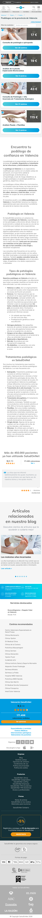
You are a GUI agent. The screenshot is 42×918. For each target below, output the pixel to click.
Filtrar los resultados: (7, 25)
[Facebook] (18, 742)
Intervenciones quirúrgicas (21, 733)
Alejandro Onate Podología (15, 666)
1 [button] (19, 500)
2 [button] (22, 500)
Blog (21, 758)
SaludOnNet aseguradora (21, 780)
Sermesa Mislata (11, 669)
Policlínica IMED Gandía (13, 679)
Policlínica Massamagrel (14, 648)
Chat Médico (26, 11)
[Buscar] (33, 7)
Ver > (33, 463)
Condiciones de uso (21, 764)
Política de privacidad (21, 766)
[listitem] (21, 39)
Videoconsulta (16, 11)
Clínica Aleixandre (11, 654)
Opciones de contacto (21, 762)
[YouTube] (32, 742)
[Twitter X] (23, 742)
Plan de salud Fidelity (36, 11)
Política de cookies (21, 768)
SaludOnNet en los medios (21, 802)
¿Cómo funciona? (36, 22)
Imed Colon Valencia (12, 691)
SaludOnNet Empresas (21, 784)
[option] (21, 482)
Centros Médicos (21, 731)
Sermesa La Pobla (11, 673)
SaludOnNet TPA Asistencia (21, 788)
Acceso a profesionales (21, 790)
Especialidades (5, 11)
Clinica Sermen (10, 651)
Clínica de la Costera (12, 644)
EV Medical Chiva (11, 641)
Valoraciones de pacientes (21, 735)
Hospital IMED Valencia (13, 676)
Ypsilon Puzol (10, 657)
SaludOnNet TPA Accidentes (21, 786)
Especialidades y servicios (21, 728)
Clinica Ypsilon (10, 638)
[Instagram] (27, 742)
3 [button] (25, 500)
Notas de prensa (21, 800)
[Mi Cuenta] (3, 7)
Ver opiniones (21, 721)
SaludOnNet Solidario (21, 808)
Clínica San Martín (12, 682)
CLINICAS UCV (10, 660)
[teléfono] (8, 7)
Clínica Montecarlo (12, 635)
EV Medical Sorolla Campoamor (16, 685)
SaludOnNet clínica (21, 778)
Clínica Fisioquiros (12, 688)
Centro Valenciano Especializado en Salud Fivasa (18, 631)
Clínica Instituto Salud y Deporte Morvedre (21, 663)
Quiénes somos (21, 760)
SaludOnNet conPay (21, 782)
